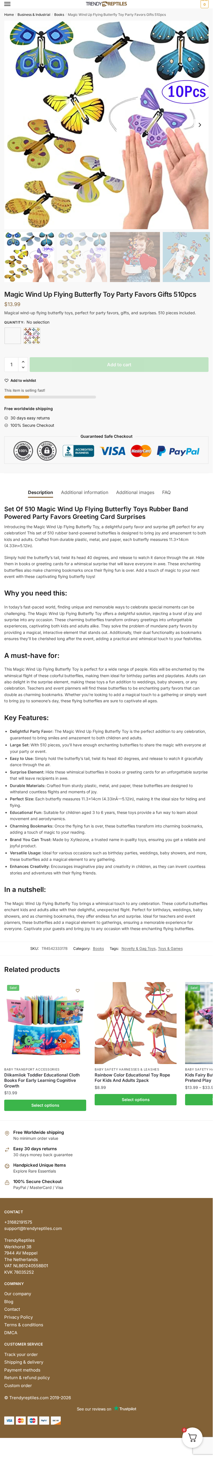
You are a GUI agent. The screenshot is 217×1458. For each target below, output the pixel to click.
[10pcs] (12, 335)
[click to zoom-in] (108, 125)
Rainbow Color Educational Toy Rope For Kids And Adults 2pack (132, 1077)
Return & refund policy (27, 1377)
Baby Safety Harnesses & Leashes (127, 1069)
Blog (8, 1301)
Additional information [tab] (84, 492)
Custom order (18, 1385)
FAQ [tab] (166, 492)
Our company (17, 1293)
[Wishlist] (77, 990)
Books (59, 14)
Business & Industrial (34, 14)
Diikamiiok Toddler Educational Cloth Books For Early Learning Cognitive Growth (42, 1080)
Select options (45, 1105)
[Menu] (12, 4)
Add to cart (119, 364)
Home (9, 14)
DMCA (10, 1332)
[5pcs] (31, 335)
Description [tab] (40, 492)
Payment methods (22, 1370)
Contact (12, 1309)
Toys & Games (170, 948)
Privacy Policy (18, 1317)
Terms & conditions (23, 1324)
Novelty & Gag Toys (138, 948)
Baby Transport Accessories (32, 1069)
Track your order (21, 1354)
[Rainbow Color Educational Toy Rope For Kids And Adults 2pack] (136, 1023)
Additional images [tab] (135, 492)
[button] (200, 125)
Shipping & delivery (23, 1362)
